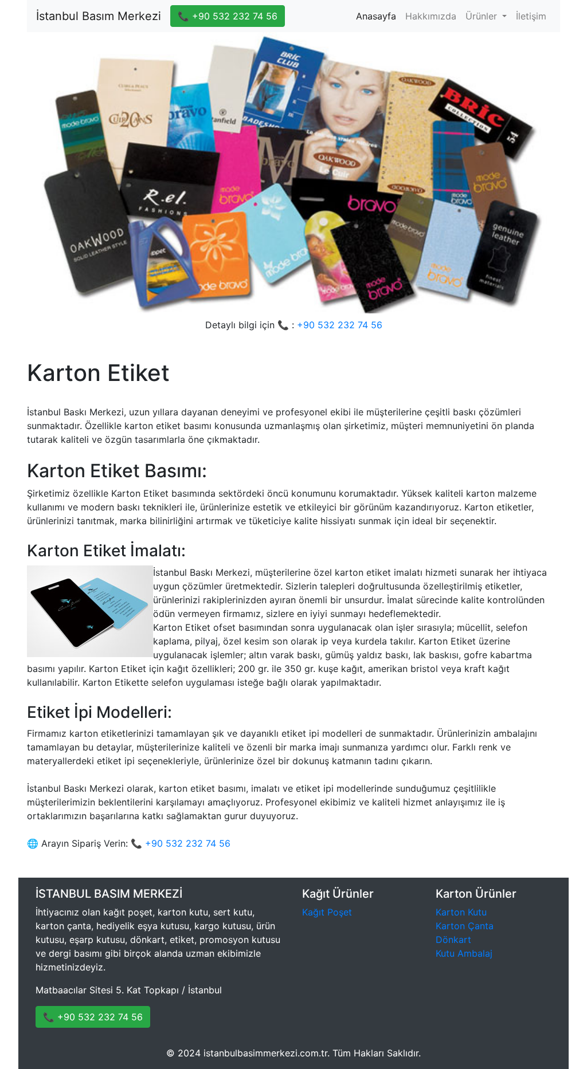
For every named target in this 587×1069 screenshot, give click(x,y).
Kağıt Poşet (327, 912)
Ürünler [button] (482, 16)
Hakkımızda (430, 16)
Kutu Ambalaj (464, 953)
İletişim (531, 16)
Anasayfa (378, 16)
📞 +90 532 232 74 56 (227, 16)
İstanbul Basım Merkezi (98, 16)
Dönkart (453, 939)
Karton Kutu (461, 912)
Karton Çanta (465, 926)
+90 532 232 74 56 (339, 325)
